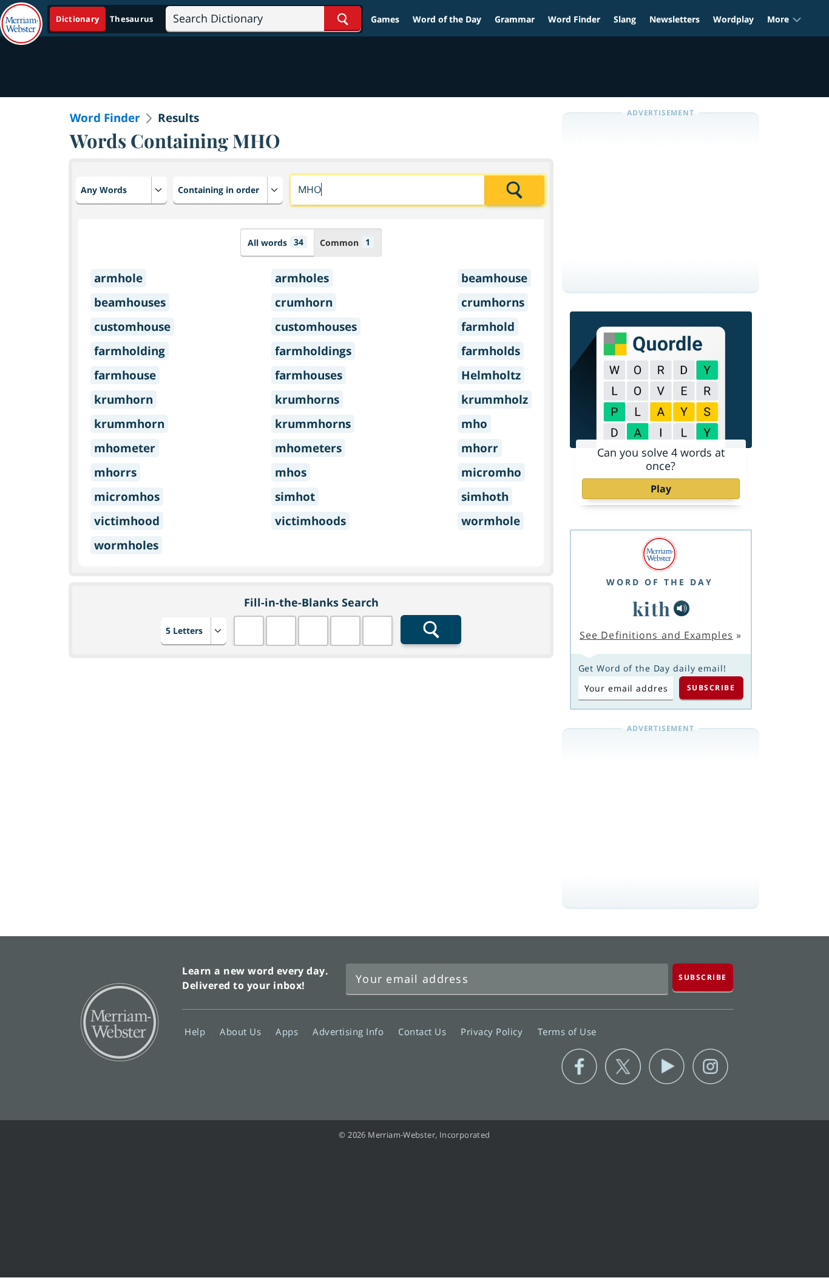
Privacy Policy (493, 1031)
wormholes (126, 545)
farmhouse (125, 375)
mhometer (124, 448)
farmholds (490, 351)
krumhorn (123, 399)
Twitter (623, 1067)
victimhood (127, 521)
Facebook (579, 1067)
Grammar (515, 19)
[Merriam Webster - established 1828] (21, 14)
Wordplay (733, 19)
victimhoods (310, 521)
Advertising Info (350, 1031)
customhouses (316, 327)
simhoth (485, 497)
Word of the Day (447, 19)
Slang (625, 19)
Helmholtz (491, 375)
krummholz (494, 399)
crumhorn (304, 302)
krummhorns (313, 424)
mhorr (479, 448)
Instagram (710, 1067)
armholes (302, 278)
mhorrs (115, 472)
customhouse (132, 327)
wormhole (490, 521)
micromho (491, 472)
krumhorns (307, 399)
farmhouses (308, 375)
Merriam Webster (119, 1021)
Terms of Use (567, 1031)
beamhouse (494, 278)
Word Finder (574, 19)
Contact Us (423, 1031)
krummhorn (129, 424)
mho (474, 424)
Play (661, 488)
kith (651, 608)
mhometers (308, 448)
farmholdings (313, 351)
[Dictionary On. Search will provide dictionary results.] (105, 19)
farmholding (129, 351)
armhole (118, 278)
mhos (290, 472)
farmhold (488, 327)
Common (345, 242)
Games (385, 19)
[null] (681, 608)
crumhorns (492, 302)
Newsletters (674, 19)
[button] (784, 19)
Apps (288, 1031)
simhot (295, 497)
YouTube (667, 1067)
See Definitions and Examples (656, 635)
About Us (242, 1031)
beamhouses (130, 302)
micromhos (127, 497)
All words (275, 242)
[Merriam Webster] (659, 554)
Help (196, 1031)
